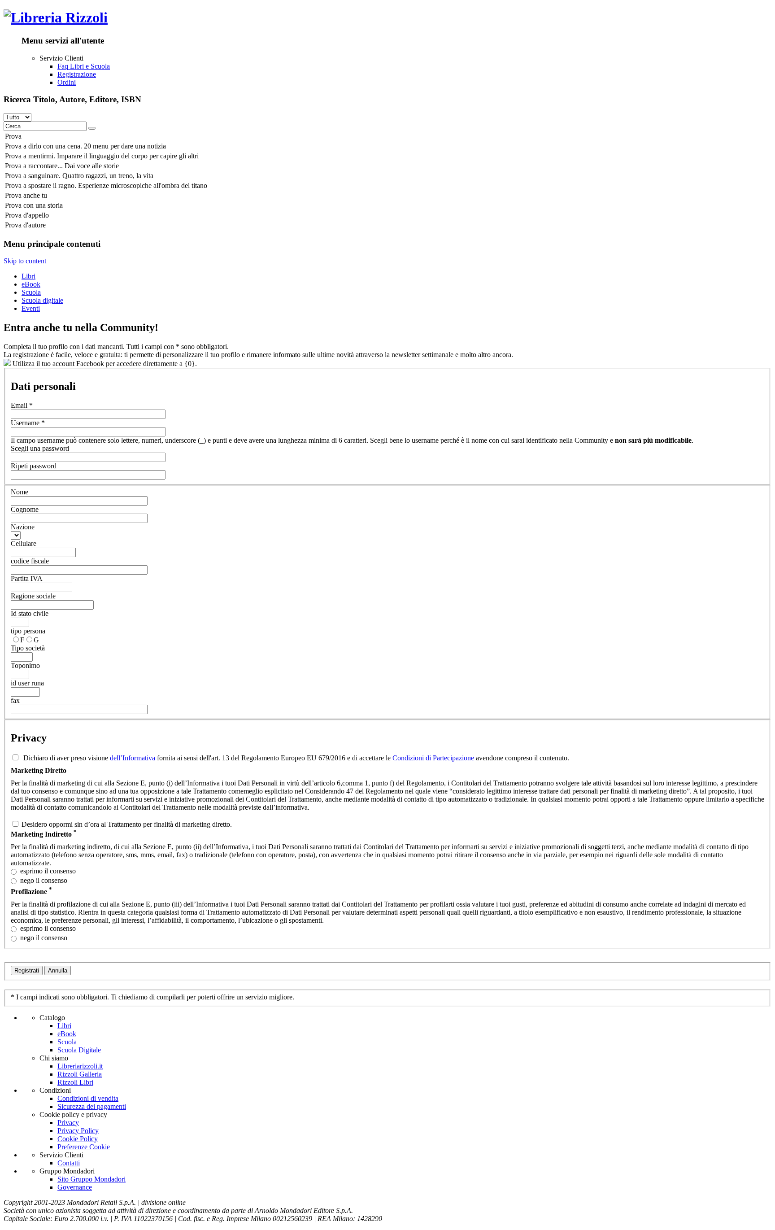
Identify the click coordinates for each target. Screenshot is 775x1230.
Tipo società (28, 648)
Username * (28, 423)
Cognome (25, 509)
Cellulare (23, 543)
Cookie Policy (77, 1139)
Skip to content (25, 261)
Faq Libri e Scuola (83, 66)
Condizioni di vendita (87, 1098)
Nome (19, 492)
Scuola (31, 292)
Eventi (31, 308)
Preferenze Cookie (83, 1147)
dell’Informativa (132, 758)
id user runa (27, 683)
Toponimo (25, 665)
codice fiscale (30, 561)
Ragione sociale (33, 596)
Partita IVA (27, 578)
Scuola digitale (42, 300)
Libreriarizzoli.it (80, 1066)
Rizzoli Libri (75, 1082)
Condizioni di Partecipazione (433, 758)
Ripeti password (34, 466)
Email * (22, 405)
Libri (28, 276)
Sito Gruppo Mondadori (91, 1179)
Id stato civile (29, 613)
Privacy (68, 1122)
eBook (31, 284)
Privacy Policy (78, 1130)
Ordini (66, 82)
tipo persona (28, 631)
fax (15, 700)
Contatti (68, 1163)
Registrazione (76, 74)
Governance (74, 1187)
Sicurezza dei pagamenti (91, 1106)
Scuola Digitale (79, 1050)
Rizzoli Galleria (79, 1074)
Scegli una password (40, 448)
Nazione (23, 527)
